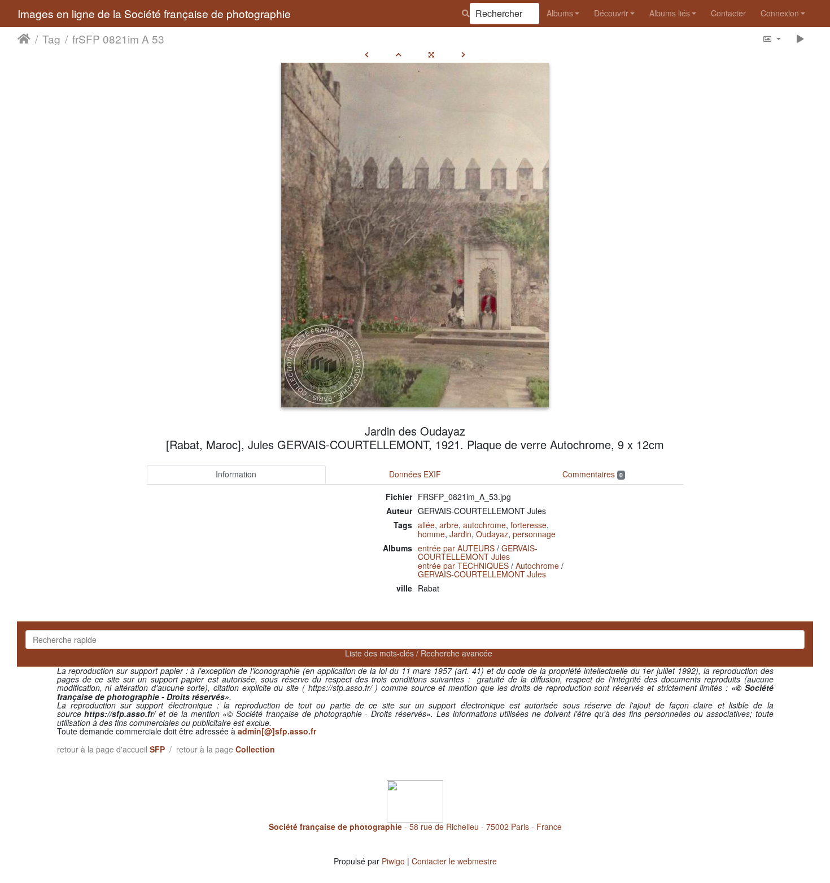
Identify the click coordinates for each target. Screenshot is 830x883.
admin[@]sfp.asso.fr (277, 731)
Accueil (24, 39)
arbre (448, 524)
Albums (560, 13)
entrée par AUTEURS (456, 548)
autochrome (484, 524)
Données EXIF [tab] (415, 474)
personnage (534, 534)
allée (426, 524)
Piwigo (393, 861)
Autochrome (537, 565)
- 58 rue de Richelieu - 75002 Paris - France (415, 826)
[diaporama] (800, 38)
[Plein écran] (431, 54)
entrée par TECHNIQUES (463, 565)
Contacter (728, 13)
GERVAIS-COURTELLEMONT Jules (478, 552)
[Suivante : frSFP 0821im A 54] (463, 54)
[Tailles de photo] (771, 38)
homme (431, 534)
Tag (51, 39)
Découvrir (611, 13)
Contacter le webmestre (454, 861)
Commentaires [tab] (592, 474)
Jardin (460, 534)
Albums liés (669, 13)
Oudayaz (492, 534)
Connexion (780, 13)
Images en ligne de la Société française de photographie (154, 13)
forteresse (528, 524)
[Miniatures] (398, 54)
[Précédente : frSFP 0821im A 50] (366, 54)
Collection (255, 749)
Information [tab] (236, 474)
